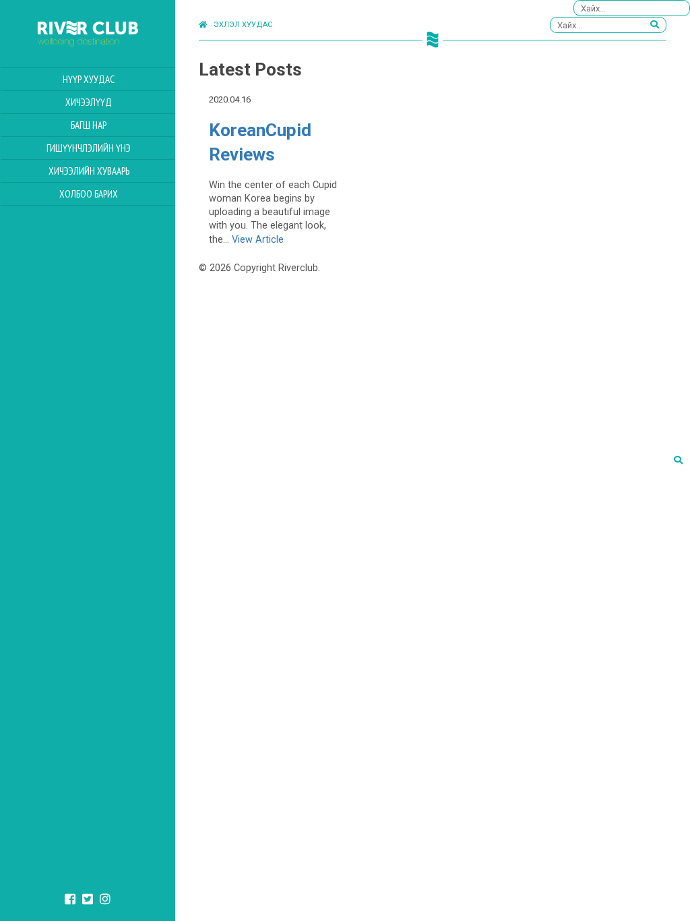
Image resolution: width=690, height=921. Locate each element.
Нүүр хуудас (89, 79)
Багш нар (88, 125)
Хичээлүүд (88, 102)
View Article (258, 239)
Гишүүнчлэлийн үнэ (88, 148)
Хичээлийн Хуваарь (89, 171)
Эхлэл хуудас (243, 24)
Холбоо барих (88, 193)
